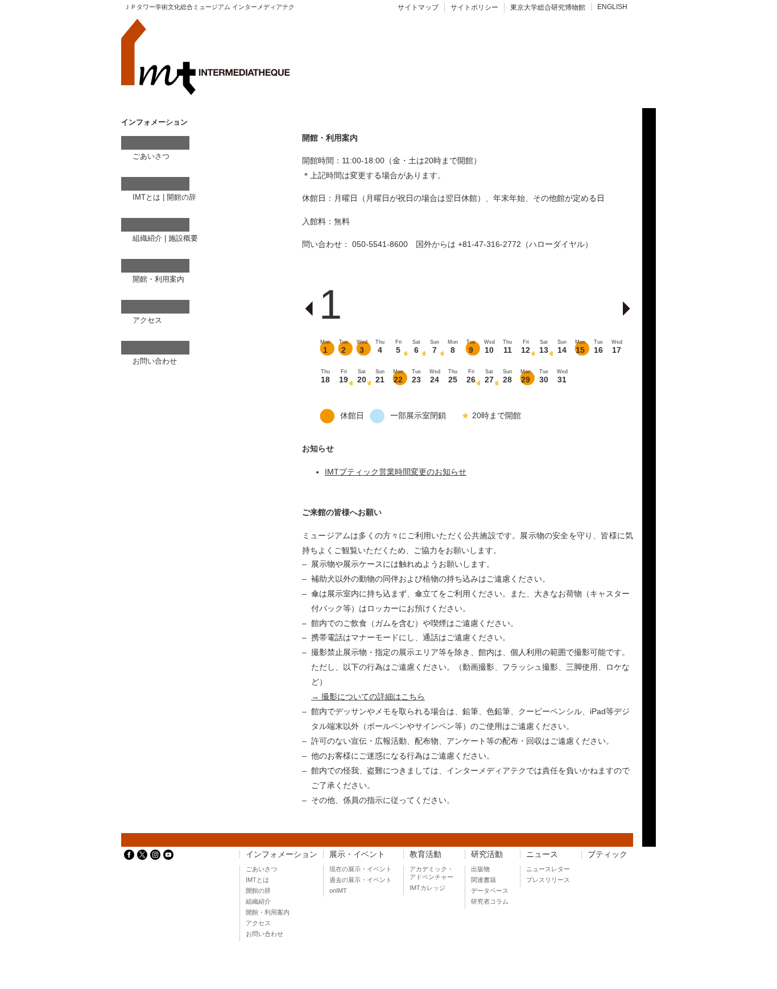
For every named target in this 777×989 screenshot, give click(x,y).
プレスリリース (548, 879)
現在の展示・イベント (360, 869)
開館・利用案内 (158, 279)
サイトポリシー (474, 7)
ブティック (607, 854)
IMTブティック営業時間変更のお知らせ (395, 471)
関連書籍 (483, 879)
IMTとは (146, 197)
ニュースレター (548, 869)
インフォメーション (281, 854)
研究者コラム (490, 901)
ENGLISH (612, 7)
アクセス (147, 320)
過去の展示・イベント (360, 879)
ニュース (542, 854)
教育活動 (425, 854)
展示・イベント (357, 854)
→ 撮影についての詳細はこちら (368, 696)
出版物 (480, 869)
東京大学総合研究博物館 (547, 7)
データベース (490, 890)
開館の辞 (181, 197)
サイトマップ (418, 7)
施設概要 (183, 238)
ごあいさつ (151, 156)
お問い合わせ (155, 361)
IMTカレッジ (427, 887)
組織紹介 (147, 238)
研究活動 (487, 854)
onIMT (338, 890)
